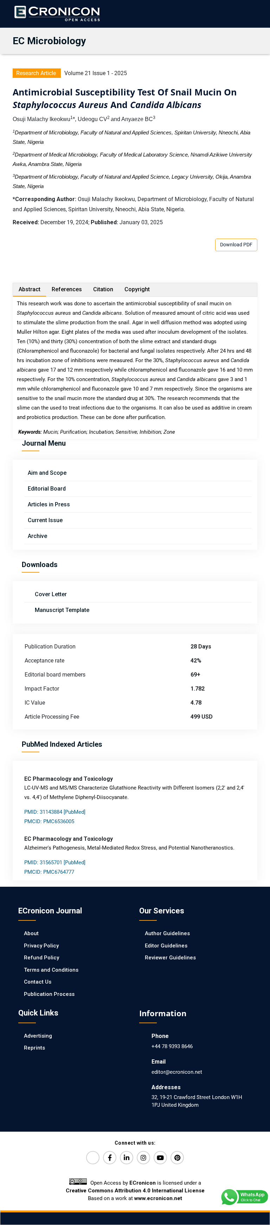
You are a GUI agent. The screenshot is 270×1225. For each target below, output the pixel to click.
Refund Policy (41, 957)
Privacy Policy (41, 946)
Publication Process (49, 994)
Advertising (38, 1036)
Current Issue (45, 520)
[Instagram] (143, 1157)
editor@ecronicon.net (177, 1072)
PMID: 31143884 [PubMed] (54, 812)
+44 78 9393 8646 (172, 1046)
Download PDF (236, 244)
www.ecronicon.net (158, 1198)
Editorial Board (47, 488)
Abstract (29, 289)
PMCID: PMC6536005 (49, 821)
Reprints (34, 1048)
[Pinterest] (177, 1157)
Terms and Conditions (51, 970)
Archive (37, 536)
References (67, 289)
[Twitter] (92, 1157)
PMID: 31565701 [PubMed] (54, 862)
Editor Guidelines (166, 946)
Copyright (137, 289)
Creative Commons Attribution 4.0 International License (135, 1190)
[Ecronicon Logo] (57, 13)
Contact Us (37, 982)
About (31, 933)
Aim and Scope (47, 473)
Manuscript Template (61, 610)
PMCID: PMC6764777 (49, 872)
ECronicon (142, 1183)
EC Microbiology (49, 41)
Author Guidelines (167, 933)
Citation (103, 289)
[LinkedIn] (126, 1157)
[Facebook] (109, 1157)
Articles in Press (49, 504)
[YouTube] (160, 1157)
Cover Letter (50, 594)
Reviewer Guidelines (170, 957)
